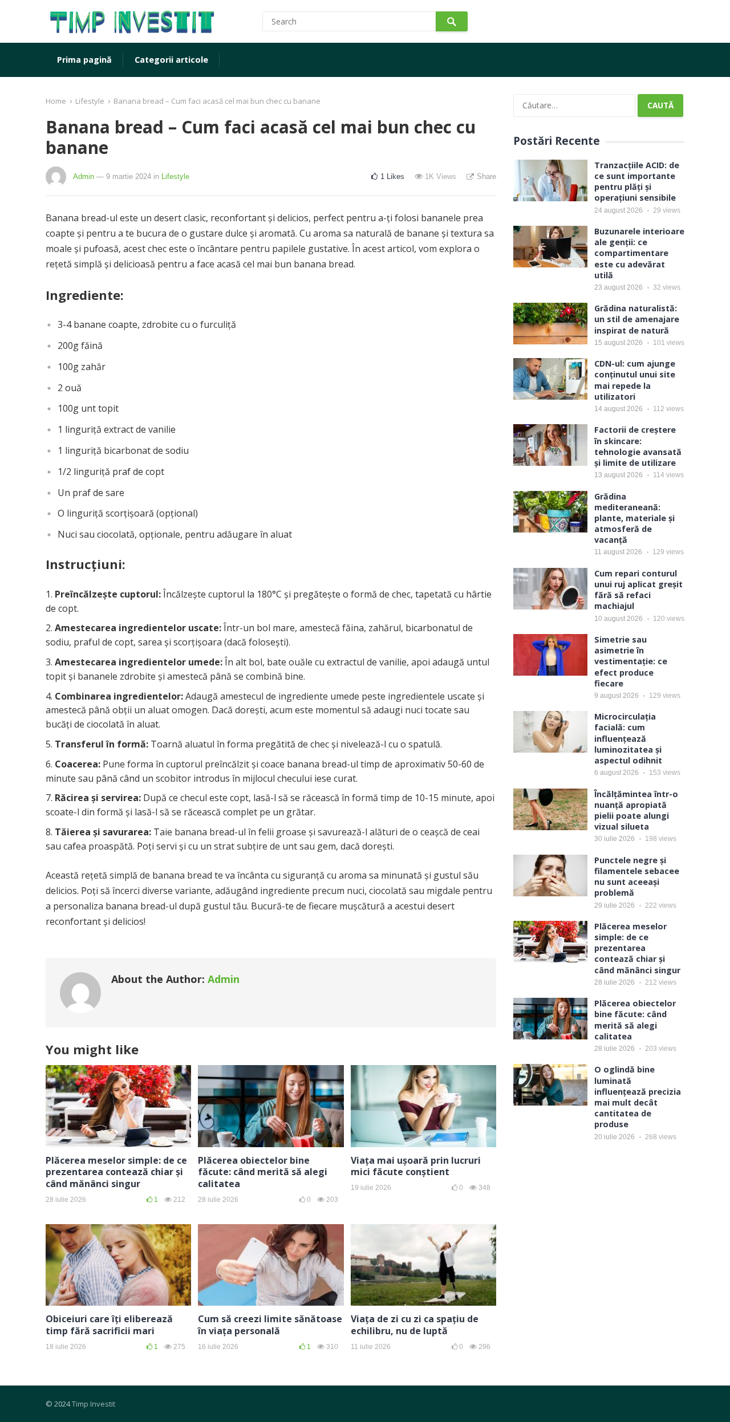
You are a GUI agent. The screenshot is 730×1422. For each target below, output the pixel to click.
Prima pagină (84, 59)
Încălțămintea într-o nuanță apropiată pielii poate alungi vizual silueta (636, 810)
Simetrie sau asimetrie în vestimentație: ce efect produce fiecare (630, 661)
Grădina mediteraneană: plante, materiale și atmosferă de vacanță (634, 518)
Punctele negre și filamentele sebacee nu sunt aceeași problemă (636, 877)
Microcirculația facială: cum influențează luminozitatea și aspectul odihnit (628, 738)
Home (56, 101)
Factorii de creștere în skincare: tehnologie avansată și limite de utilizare (638, 446)
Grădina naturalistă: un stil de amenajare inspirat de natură (636, 319)
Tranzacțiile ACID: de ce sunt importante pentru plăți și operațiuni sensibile (636, 182)
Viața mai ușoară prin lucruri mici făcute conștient (416, 1166)
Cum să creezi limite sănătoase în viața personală (270, 1325)
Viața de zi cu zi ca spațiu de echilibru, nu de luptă (414, 1325)
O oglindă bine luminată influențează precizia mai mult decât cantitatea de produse (637, 1097)
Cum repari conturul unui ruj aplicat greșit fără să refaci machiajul (638, 590)
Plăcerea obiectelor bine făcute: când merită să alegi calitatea (262, 1172)
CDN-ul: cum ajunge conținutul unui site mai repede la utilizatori (634, 380)
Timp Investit (93, 1404)
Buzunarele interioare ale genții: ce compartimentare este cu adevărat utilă (639, 253)
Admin (83, 176)
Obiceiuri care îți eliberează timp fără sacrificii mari (109, 1325)
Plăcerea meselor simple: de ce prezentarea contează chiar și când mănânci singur (116, 1172)
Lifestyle (89, 101)
